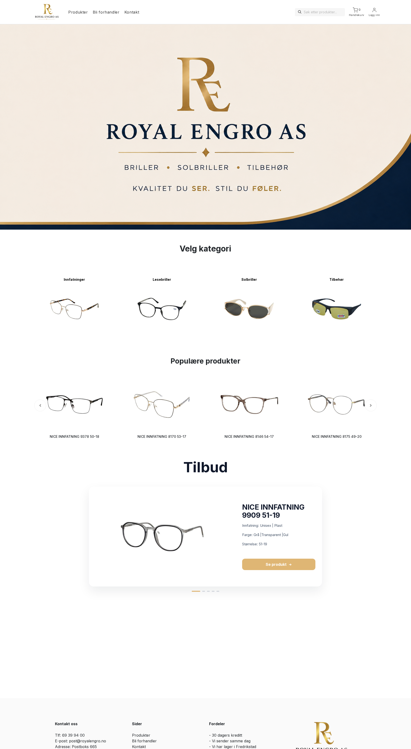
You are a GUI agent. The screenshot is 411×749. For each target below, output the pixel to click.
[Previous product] (84, 537)
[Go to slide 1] (196, 591)
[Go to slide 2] (203, 591)
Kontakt (131, 12)
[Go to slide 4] (213, 591)
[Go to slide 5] (217, 591)
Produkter (78, 12)
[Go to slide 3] (208, 591)
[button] (40, 405)
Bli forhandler (106, 12)
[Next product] (327, 537)
